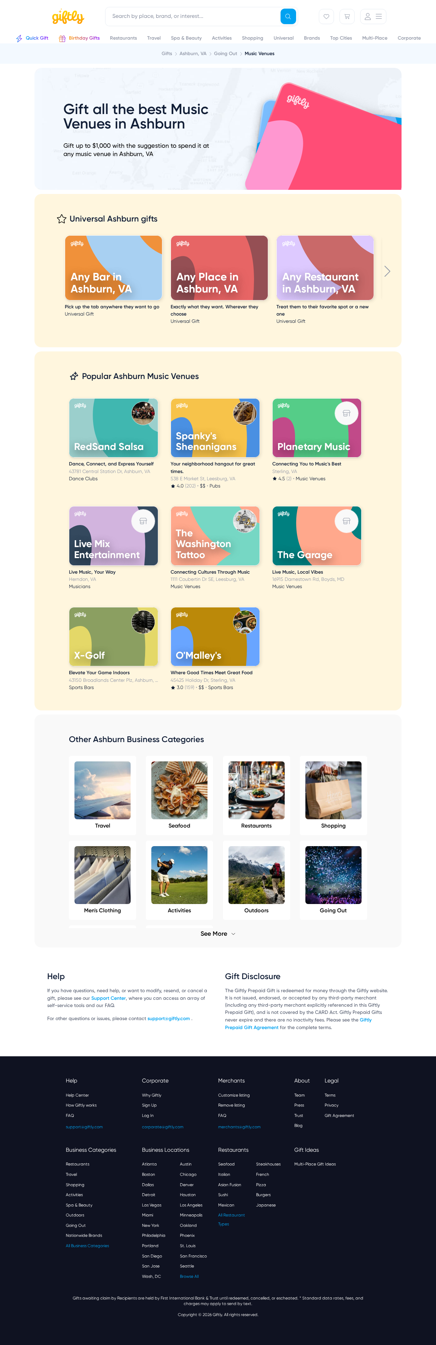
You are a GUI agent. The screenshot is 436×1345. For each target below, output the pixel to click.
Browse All (189, 1276)
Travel (102, 825)
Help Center (77, 1095)
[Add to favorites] (160, 236)
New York (150, 1225)
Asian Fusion (229, 1184)
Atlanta (149, 1164)
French (262, 1174)
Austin (186, 1164)
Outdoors (75, 1215)
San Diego (152, 1256)
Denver (187, 1184)
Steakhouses (268, 1164)
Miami (147, 1215)
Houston (188, 1194)
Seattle (187, 1266)
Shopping (333, 825)
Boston (148, 1174)
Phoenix (187, 1235)
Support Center (108, 998)
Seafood (179, 825)
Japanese (266, 1205)
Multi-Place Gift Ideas (315, 1164)
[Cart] (347, 16)
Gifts (167, 54)
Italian (224, 1174)
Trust (298, 1115)
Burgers (263, 1194)
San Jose (151, 1266)
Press (299, 1105)
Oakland (188, 1225)
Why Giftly (151, 1095)
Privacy (331, 1105)
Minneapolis (191, 1215)
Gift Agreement (339, 1115)
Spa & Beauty (79, 1205)
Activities (74, 1194)
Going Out (76, 1225)
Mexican (226, 1205)
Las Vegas (151, 1205)
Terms (330, 1095)
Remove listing (231, 1105)
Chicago (188, 1174)
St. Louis (187, 1245)
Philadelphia (153, 1235)
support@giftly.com (169, 1018)
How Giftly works (81, 1105)
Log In (148, 1115)
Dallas (148, 1184)
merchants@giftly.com (239, 1127)
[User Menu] (373, 16)
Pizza (261, 1184)
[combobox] (201, 16)
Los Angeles (191, 1205)
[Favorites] (326, 16)
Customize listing (234, 1095)
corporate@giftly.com (162, 1127)
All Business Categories (87, 1245)
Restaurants (256, 825)
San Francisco (193, 1256)
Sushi (223, 1194)
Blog (298, 1125)
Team (299, 1095)
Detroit (148, 1194)
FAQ (70, 1115)
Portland (150, 1245)
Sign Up (149, 1105)
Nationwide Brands (84, 1235)
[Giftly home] (67, 17)
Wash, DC (151, 1276)
